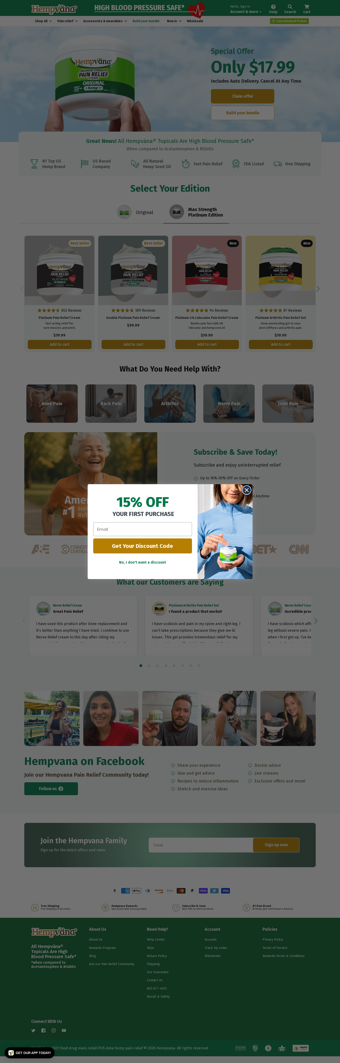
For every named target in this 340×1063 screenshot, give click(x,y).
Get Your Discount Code (142, 546)
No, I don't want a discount (142, 562)
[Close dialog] (247, 490)
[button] (30, 1052)
